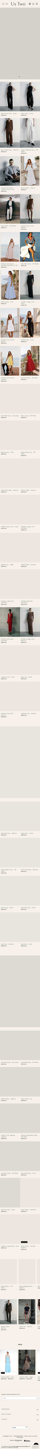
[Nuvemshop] (16, 1441)
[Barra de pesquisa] (7, 4)
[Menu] (3, 4)
